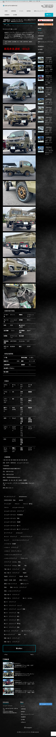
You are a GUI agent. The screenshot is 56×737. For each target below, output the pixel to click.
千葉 (25, 565)
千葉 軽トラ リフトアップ (11, 569)
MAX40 (21, 500)
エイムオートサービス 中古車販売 (13, 514)
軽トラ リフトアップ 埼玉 (11, 616)
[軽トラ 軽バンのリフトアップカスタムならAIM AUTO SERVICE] (10, 5)
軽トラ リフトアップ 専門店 (12, 623)
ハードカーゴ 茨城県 (10, 543)
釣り (25, 634)
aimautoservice (23, 496)
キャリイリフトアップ (26, 536)
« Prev (5, 654)
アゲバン (6, 507)
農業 (19, 634)
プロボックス (24, 558)
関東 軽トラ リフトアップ (11, 638)
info (13, 29)
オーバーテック (8, 533)
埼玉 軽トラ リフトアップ (11, 572)
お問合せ (49, 14)
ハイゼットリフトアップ (10, 558)
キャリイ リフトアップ (10, 536)
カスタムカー (19, 533)
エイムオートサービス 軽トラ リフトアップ (16, 529)
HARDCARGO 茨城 (9, 500)
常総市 (24, 572)
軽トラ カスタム (27, 598)
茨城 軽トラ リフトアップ (11, 594)
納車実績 (29, 11)
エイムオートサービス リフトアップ (14, 511)
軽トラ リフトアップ (10, 601)
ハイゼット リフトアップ (11, 547)
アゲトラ (17, 503)
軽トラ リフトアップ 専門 (11, 620)
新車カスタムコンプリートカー (40, 11)
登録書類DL (7, 14)
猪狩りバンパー (25, 583)
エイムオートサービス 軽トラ (12, 525)
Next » (32, 654)
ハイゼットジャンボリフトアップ (13, 554)
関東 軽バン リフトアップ (11, 641)
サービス (21, 11)
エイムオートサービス (18, 507)
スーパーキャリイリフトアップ (20, 540)
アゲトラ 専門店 (27, 503)
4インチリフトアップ (9, 496)
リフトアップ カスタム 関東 (12, 565)
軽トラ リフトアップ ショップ (13, 605)
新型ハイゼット (23, 580)
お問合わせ (41, 52)
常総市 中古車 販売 (10, 580)
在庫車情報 (13, 11)
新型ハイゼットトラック (10, 583)
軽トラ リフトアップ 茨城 (11, 627)
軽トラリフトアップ (27, 631)
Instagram (29, 727)
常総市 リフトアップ (10, 576)
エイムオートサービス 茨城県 (12, 522)
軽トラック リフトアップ (11, 631)
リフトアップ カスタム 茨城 (12, 562)
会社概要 (15, 14)
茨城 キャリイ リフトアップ (18, 587)
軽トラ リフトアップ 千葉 (11, 612)
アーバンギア (7, 503)
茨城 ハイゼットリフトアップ (12, 591)
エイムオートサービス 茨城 (11, 518)
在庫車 (15, 29)
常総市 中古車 (23, 576)
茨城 (5, 587)
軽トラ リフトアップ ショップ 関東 (14, 609)
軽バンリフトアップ (9, 634)
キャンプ (6, 540)
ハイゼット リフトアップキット (13, 551)
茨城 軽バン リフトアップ (11, 598)
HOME (6, 11)
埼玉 (24, 569)
